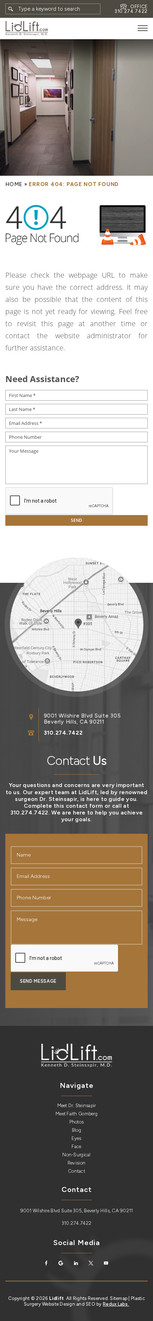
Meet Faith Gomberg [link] (76, 1113)
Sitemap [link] (118, 1298)
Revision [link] (76, 1163)
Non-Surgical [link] (76, 1154)
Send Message (38, 981)
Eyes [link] (76, 1138)
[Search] (10, 9)
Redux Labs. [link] (116, 1304)
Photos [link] (76, 1122)
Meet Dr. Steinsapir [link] (76, 1105)
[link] (26, 28)
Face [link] (76, 1146)
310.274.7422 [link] (131, 11)
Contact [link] (76, 1171)
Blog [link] (76, 1130)
